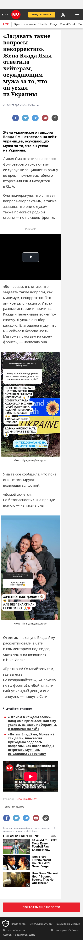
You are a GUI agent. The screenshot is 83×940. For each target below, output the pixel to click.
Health (42, 24)
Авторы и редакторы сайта (19, 934)
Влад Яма (18, 806)
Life (6, 24)
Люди (54, 24)
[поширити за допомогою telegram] (35, 118)
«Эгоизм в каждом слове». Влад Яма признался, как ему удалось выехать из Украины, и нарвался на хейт (32, 723)
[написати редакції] (45, 118)
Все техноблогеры (14, 930)
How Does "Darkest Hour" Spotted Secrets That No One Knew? (45, 878)
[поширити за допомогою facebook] (15, 118)
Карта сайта (18, 924)
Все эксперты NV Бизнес (65, 930)
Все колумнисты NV (41, 924)
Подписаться (41, 14)
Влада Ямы (13, 136)
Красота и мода (25, 24)
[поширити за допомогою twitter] (25, 118)
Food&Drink (68, 24)
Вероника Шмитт (26, 799)
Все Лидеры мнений (68, 924)
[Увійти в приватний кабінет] (63, 14)
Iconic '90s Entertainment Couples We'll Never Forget (41, 861)
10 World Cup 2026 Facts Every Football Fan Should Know (44, 845)
